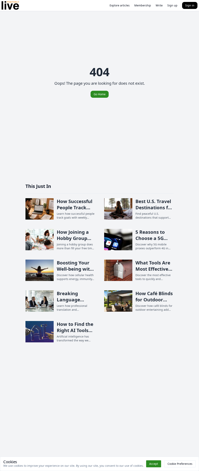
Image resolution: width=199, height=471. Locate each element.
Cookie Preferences (180, 464)
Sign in (189, 5)
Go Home (100, 94)
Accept (153, 464)
